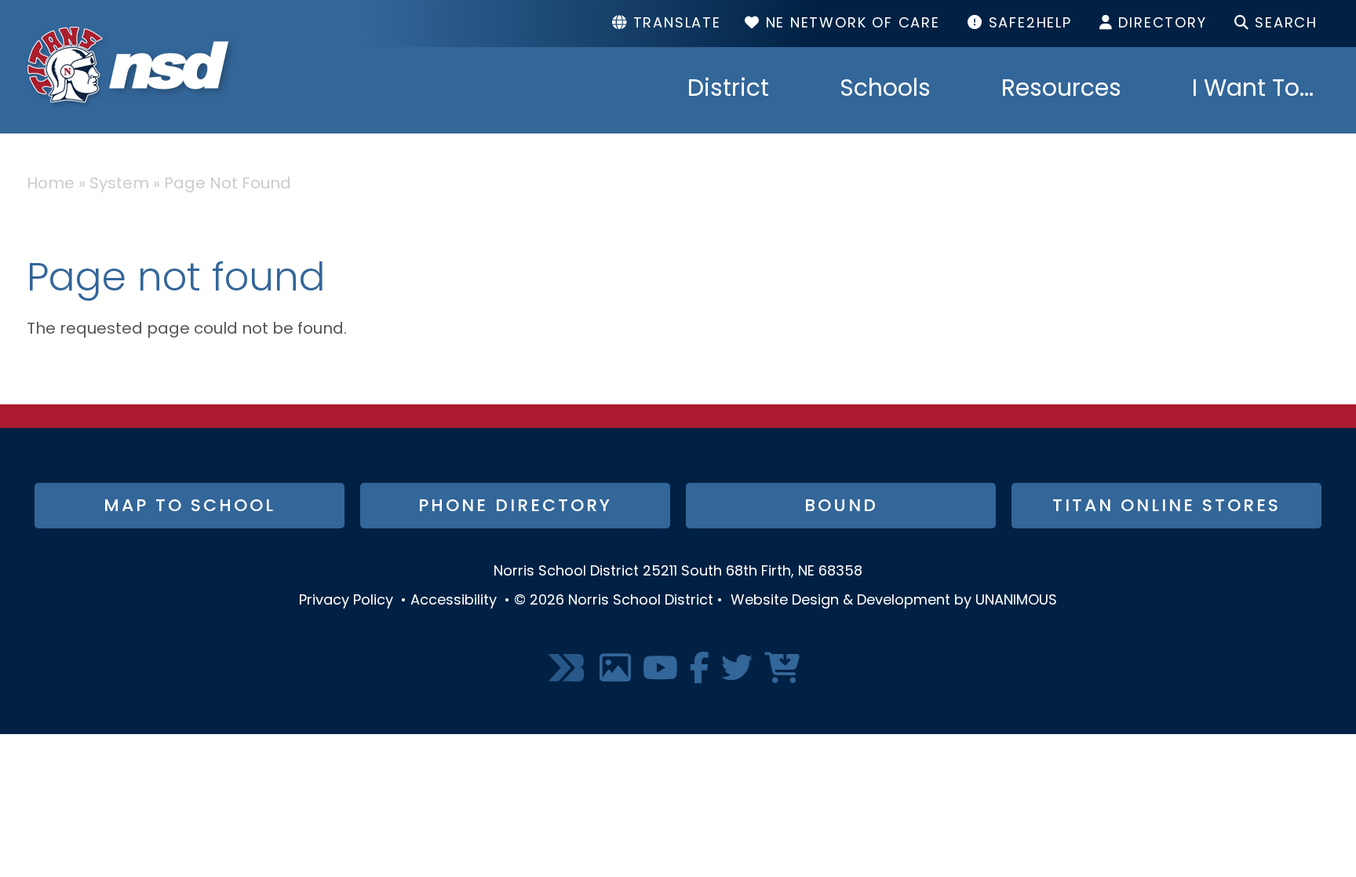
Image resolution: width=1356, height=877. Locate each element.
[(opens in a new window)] (568, 669)
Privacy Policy (346, 601)
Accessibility (453, 601)
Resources (1061, 90)
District (728, 90)
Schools (885, 90)
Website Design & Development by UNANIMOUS (894, 601)
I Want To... (1253, 90)
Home (51, 184)
